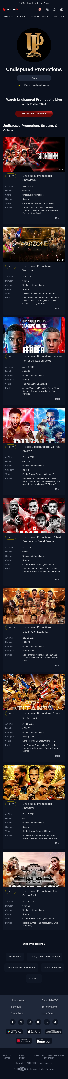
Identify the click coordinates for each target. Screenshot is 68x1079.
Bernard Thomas (43, 658)
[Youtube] (38, 1022)
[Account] (61, 9)
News (55, 16)
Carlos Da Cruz (29, 303)
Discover (8, 16)
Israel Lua (34, 978)
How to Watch (18, 1000)
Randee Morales (41, 835)
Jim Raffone (14, 956)
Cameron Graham (39, 210)
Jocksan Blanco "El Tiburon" (43, 484)
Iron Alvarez (35, 481)
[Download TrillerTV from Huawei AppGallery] (24, 1041)
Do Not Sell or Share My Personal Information (49, 1056)
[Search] (54, 9)
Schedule (21, 16)
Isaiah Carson (50, 838)
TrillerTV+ (34, 16)
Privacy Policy (22, 1056)
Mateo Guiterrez (52, 967)
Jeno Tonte (42, 303)
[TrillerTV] (10, 10)
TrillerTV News (50, 1006)
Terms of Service (7, 1056)
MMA (32, 650)
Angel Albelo (53, 388)
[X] (21, 1022)
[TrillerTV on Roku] (44, 1041)
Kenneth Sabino (29, 391)
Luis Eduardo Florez (31, 745)
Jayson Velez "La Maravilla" (34, 388)
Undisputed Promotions (33, 195)
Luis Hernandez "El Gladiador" (36, 298)
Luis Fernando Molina (32, 655)
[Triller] (55, 1022)
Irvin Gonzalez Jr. (30, 569)
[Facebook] (13, 1022)
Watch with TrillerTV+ (34, 113)
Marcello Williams (38, 572)
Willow (45, 16)
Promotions (17, 1013)
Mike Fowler (27, 835)
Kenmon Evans (50, 655)
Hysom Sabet (37, 838)
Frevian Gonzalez (30, 207)
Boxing (25, 199)
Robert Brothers (54, 572)
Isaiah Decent (28, 658)
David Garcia (36, 213)
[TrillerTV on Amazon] (53, 1031)
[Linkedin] (47, 1022)
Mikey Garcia (47, 745)
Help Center (48, 1013)
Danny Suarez (44, 391)
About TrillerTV (50, 1000)
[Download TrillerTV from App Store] (34, 1031)
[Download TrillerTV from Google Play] (14, 1031)
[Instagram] (30, 1022)
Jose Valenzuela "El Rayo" (21, 967)
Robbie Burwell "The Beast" (34, 923)
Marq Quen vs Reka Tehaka (44, 956)
